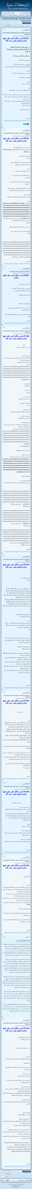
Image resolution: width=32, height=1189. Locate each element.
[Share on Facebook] (28, 124)
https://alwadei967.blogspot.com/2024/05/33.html (17, 323)
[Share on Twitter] (26, 124)
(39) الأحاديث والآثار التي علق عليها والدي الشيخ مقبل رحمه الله (16, 560)
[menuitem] (24, 13)
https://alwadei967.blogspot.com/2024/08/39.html (17, 687)
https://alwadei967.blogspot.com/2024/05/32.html (17, 263)
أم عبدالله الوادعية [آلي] (26, 30)
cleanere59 (28, 937)
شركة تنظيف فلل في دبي (23, 940)
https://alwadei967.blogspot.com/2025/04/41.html (17, 932)
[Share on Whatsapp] (24, 124)
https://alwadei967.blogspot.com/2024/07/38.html (17, 551)
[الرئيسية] (17, 6)
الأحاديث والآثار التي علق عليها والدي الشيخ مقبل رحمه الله (17, 19)
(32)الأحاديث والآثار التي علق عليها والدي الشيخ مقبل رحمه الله (16, 134)
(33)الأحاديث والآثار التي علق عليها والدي (20, 271)
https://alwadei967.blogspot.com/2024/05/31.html (17, 120)
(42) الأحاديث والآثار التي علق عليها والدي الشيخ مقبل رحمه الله (16, 861)
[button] (2, 25)
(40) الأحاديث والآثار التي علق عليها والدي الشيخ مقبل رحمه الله (17, 696)
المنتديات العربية (13, 1185)
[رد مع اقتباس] (4, 29)
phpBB (20, 1184)
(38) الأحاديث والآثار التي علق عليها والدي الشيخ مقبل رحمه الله (16, 331)
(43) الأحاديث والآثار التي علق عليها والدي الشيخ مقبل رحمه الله (16, 1023)
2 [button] (3, 25)
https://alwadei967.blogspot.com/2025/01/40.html (17, 852)
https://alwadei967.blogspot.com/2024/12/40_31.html (16, 778)
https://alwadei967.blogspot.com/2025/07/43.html (17, 1166)
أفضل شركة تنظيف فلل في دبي (12, 950)
